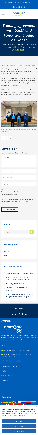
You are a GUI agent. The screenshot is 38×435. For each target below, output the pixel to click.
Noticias (6, 251)
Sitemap (5, 380)
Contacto (9, 2)
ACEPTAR (19, 421)
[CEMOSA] (19, 14)
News (11, 65)
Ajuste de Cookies (19, 426)
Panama (15, 65)
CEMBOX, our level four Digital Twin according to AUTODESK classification (18, 278)
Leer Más (22, 416)
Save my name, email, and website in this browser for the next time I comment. (18, 193)
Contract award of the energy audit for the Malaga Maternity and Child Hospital (19, 295)
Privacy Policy (5, 201)
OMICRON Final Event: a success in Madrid (19, 273)
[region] (19, 420)
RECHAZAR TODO (19, 431)
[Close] (36, 407)
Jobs (4, 371)
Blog (5, 255)
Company (6, 65)
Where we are (7, 375)
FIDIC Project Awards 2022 (15, 284)
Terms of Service (18, 201)
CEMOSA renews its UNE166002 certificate (16, 289)
